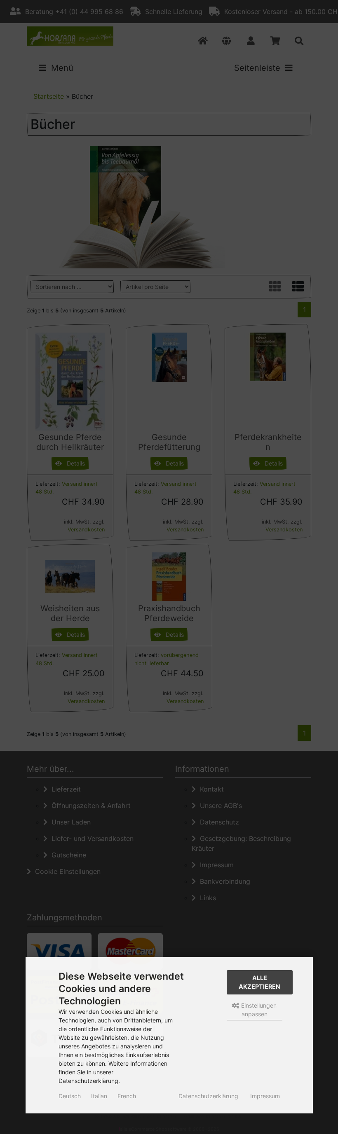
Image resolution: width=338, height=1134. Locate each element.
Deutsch (70, 1095)
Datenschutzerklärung (208, 1095)
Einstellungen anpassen (258, 1010)
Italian (99, 1095)
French (126, 1095)
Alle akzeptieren (259, 982)
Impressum (265, 1095)
